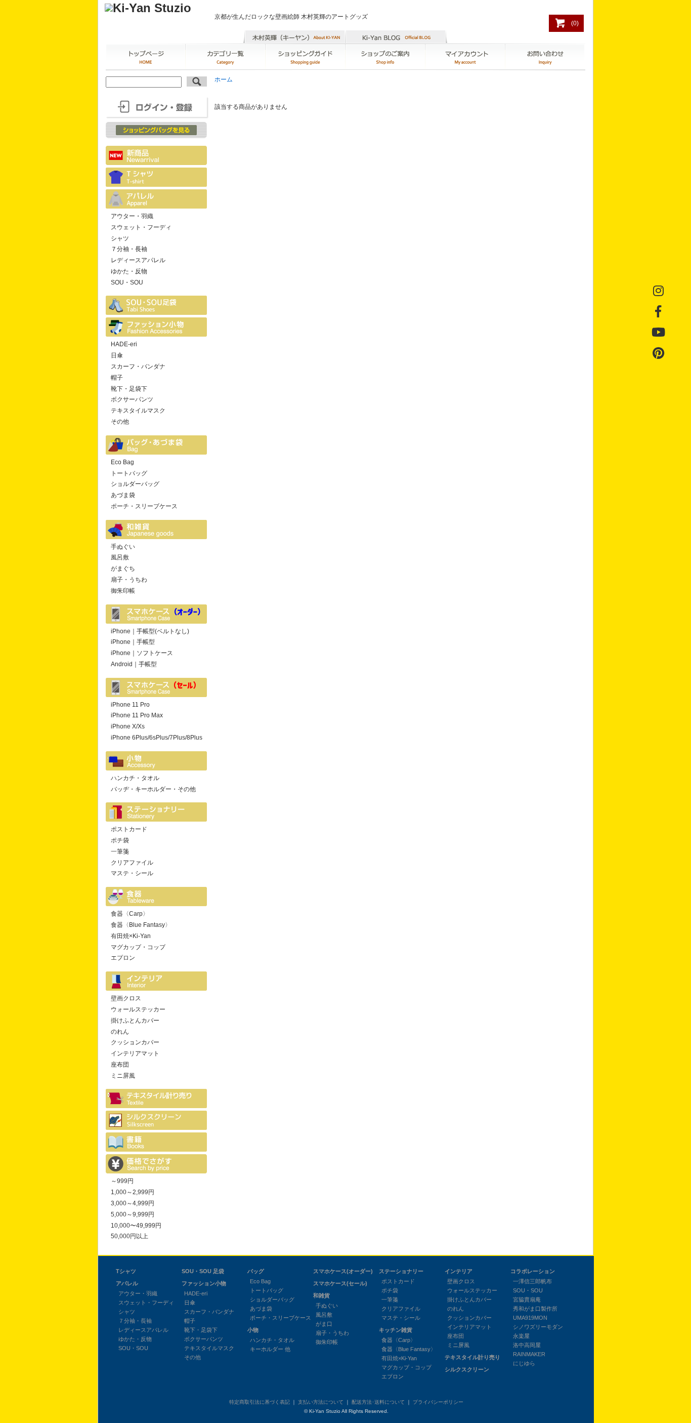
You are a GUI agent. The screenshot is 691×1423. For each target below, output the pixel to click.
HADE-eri (124, 344)
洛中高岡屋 (527, 1345)
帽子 (117, 377)
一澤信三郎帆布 (532, 1281)
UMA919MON (530, 1318)
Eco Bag (122, 462)
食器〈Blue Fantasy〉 (141, 924)
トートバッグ (129, 473)
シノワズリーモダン (538, 1327)
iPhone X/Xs (128, 726)
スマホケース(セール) (340, 1283)
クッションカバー (135, 1042)
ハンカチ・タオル (135, 778)
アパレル (127, 1283)
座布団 (120, 1064)
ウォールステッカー (138, 1009)
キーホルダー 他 (270, 1349)
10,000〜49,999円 (136, 1225)
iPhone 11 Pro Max (137, 715)
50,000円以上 (129, 1236)
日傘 (117, 355)
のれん (120, 1031)
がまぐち (123, 568)
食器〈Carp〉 (130, 913)
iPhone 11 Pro (130, 704)
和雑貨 (321, 1295)
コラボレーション (532, 1271)
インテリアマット (135, 1053)
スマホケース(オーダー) (343, 1271)
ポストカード (129, 829)
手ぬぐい (123, 546)
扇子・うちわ (129, 579)
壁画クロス (126, 998)
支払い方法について (320, 1402)
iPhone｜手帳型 (133, 641)
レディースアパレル (138, 260)
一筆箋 (120, 851)
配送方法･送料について (378, 1402)
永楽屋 (521, 1336)
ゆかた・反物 (129, 271)
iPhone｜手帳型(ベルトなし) (150, 631)
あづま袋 (123, 495)
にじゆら (524, 1363)
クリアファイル (132, 862)
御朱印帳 (123, 590)
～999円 (122, 1181)
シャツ (120, 238)
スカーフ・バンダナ (138, 366)
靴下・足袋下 (129, 388)
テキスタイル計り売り (472, 1357)
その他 (120, 421)
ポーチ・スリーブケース (144, 506)
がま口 (324, 1324)
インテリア (458, 1271)
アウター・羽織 (132, 216)
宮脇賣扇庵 (527, 1299)
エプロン (123, 957)
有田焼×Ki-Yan (131, 936)
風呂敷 (120, 557)
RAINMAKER (529, 1354)
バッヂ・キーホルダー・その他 (153, 789)
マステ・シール (132, 873)
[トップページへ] (148, 8)
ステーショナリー (401, 1271)
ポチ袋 (120, 840)
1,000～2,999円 (132, 1192)
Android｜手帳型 (134, 664)
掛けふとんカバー (135, 1020)
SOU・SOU (127, 282)
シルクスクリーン (467, 1369)
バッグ (255, 1271)
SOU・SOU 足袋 (203, 1271)
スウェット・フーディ (141, 227)
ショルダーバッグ (135, 483)
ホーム (223, 79)
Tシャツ (126, 1271)
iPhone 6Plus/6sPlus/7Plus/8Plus (156, 737)
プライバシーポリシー (438, 1402)
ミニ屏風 (123, 1075)
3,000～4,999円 (132, 1203)
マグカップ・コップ (138, 947)
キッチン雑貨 (395, 1330)
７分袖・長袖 (129, 249)
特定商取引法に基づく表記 (259, 1402)
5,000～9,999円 (132, 1214)
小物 (252, 1330)
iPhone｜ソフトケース (142, 653)
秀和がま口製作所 (535, 1309)
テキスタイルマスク (138, 410)
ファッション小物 (204, 1283)
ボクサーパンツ (132, 399)
